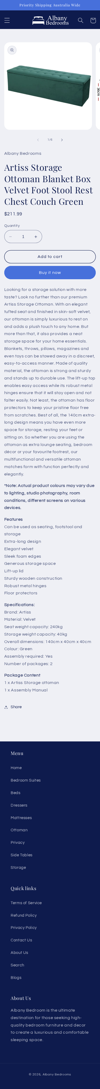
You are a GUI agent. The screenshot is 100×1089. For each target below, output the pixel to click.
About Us (19, 953)
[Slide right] (62, 140)
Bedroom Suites (26, 780)
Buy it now (50, 272)
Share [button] (16, 707)
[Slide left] (38, 140)
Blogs (16, 978)
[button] (7, 20)
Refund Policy (24, 915)
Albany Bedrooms (57, 1074)
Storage (18, 868)
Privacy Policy (24, 928)
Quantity (12, 226)
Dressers (19, 805)
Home (16, 768)
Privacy (18, 843)
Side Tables (22, 855)
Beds (16, 793)
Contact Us (21, 940)
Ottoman (19, 830)
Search (17, 965)
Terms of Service (26, 903)
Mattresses (21, 818)
